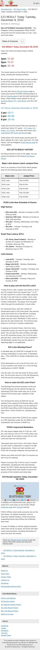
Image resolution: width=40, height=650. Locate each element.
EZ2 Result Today (20, 9)
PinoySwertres (6, 9)
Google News (6, 635)
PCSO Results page (28, 142)
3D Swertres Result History (11, 605)
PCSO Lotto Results (8, 598)
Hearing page (12, 96)
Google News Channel (19, 540)
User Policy (5, 574)
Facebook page (6, 507)
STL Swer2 (11, 130)
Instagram (4, 631)
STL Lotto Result (20, 101)
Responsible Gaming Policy (11, 586)
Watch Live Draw (7, 614)
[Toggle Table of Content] (21, 41)
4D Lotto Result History (9, 608)
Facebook (4, 626)
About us (4, 570)
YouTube (19, 507)
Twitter (3, 628)
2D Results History (8, 601)
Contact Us (5, 580)
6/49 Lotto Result (20, 133)
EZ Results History (21, 91)
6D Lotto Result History (9, 611)
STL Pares (28, 128)
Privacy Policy (6, 577)
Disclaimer (5, 583)
